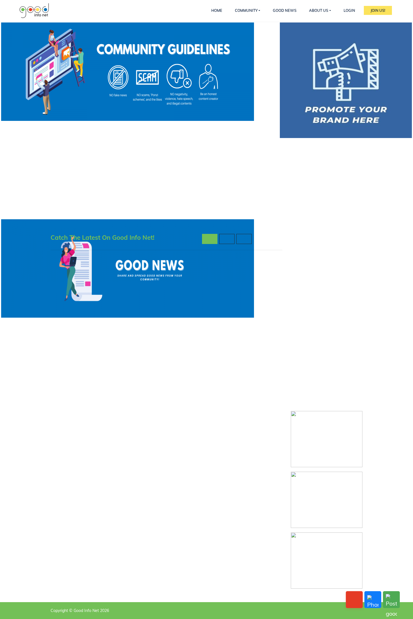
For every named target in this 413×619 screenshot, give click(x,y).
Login (349, 10)
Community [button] (246, 10)
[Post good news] (391, 599)
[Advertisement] (326, 318)
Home (216, 10)
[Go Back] (354, 599)
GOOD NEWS (284, 10)
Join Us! (378, 10)
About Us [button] (318, 10)
